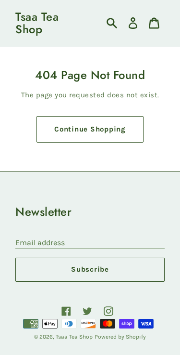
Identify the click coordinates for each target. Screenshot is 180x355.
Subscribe (90, 269)
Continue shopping (90, 129)
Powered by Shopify (120, 336)
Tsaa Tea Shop (37, 23)
